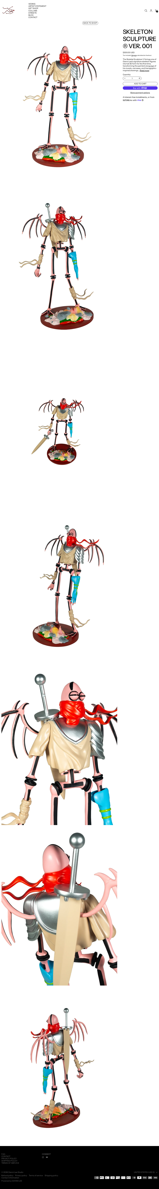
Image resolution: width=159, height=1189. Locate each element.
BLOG (30, 15)
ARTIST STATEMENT (37, 6)
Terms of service (36, 1175)
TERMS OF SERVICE (10, 1163)
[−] (125, 78)
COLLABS (32, 10)
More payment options (140, 92)
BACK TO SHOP (90, 23)
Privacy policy (21, 1175)
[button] (146, 10)
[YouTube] (47, 1157)
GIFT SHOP (33, 8)
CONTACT (32, 17)
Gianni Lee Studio (15, 1172)
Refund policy (7, 1175)
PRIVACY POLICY (9, 1158)
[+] (139, 78)
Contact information (10, 1178)
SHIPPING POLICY (9, 1161)
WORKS (31, 4)
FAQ (3, 1154)
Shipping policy (51, 1175)
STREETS (32, 13)
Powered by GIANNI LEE (11, 1181)
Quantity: (127, 74)
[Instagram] (43, 1157)
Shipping (134, 55)
